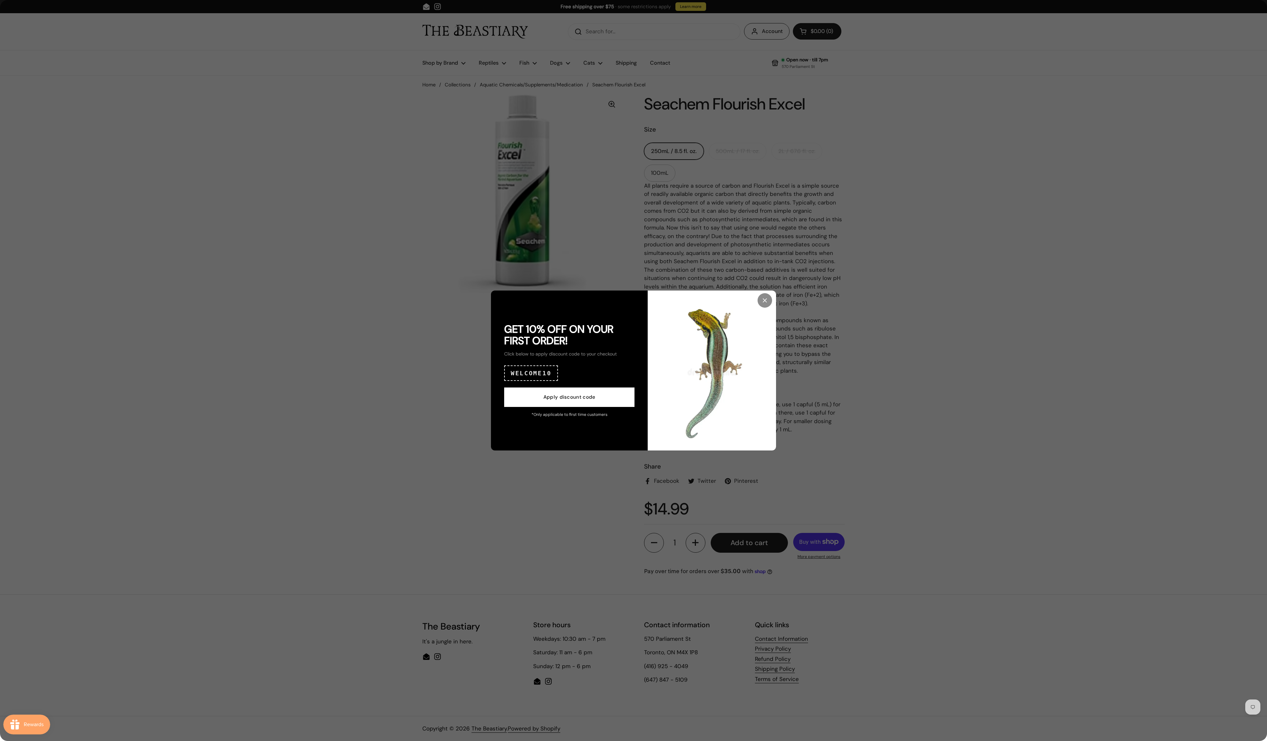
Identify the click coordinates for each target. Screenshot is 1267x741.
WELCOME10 (531, 373)
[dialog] (633, 370)
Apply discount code (569, 397)
